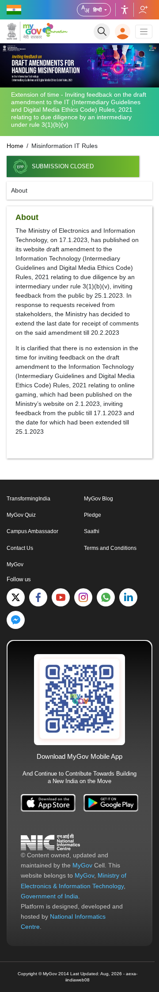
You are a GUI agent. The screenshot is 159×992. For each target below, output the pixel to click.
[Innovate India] (55, 29)
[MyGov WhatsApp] (106, 597)
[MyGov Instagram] (83, 597)
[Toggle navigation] (143, 31)
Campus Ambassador (32, 531)
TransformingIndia (28, 499)
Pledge (92, 515)
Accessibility (124, 9)
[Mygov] (24, 31)
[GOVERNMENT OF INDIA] (15, 10)
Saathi (91, 531)
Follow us (142, 10)
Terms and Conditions (110, 548)
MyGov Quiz (21, 515)
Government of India (49, 896)
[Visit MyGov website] (79, 699)
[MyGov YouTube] (61, 597)
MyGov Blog (98, 499)
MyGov (15, 564)
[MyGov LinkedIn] (128, 597)
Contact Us (20, 548)
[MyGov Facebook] (38, 597)
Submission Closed (63, 166)
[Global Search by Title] (102, 31)
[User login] (122, 31)
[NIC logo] (50, 842)
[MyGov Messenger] (16, 620)
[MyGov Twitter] (16, 597)
